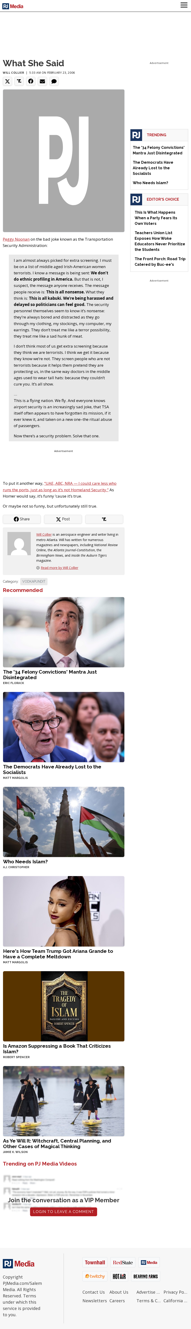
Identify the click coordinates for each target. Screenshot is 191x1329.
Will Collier (13, 73)
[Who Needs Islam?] (63, 821)
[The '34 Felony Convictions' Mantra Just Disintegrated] (63, 632)
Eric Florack (13, 683)
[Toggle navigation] (184, 5)
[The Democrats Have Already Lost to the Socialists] (63, 727)
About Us (118, 1292)
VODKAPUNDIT (33, 581)
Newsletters (94, 1300)
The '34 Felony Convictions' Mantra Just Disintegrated (50, 674)
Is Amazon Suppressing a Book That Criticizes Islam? (57, 1048)
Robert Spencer (16, 1057)
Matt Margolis (15, 778)
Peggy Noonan (16, 239)
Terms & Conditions (148, 1300)
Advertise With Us (148, 1292)
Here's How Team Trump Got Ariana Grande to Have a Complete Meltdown (58, 954)
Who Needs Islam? (25, 861)
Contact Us (93, 1292)
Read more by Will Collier (59, 567)
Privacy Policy (176, 1292)
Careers (117, 1300)
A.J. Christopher (16, 867)
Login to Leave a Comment (63, 1211)
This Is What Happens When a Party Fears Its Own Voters (156, 218)
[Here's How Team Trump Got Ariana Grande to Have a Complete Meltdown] (63, 911)
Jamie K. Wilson (15, 1152)
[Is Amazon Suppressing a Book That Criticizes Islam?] (63, 1006)
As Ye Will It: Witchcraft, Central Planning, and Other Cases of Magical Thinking (57, 1143)
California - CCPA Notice (176, 1300)
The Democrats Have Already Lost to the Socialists (52, 769)
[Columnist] (20, 543)
